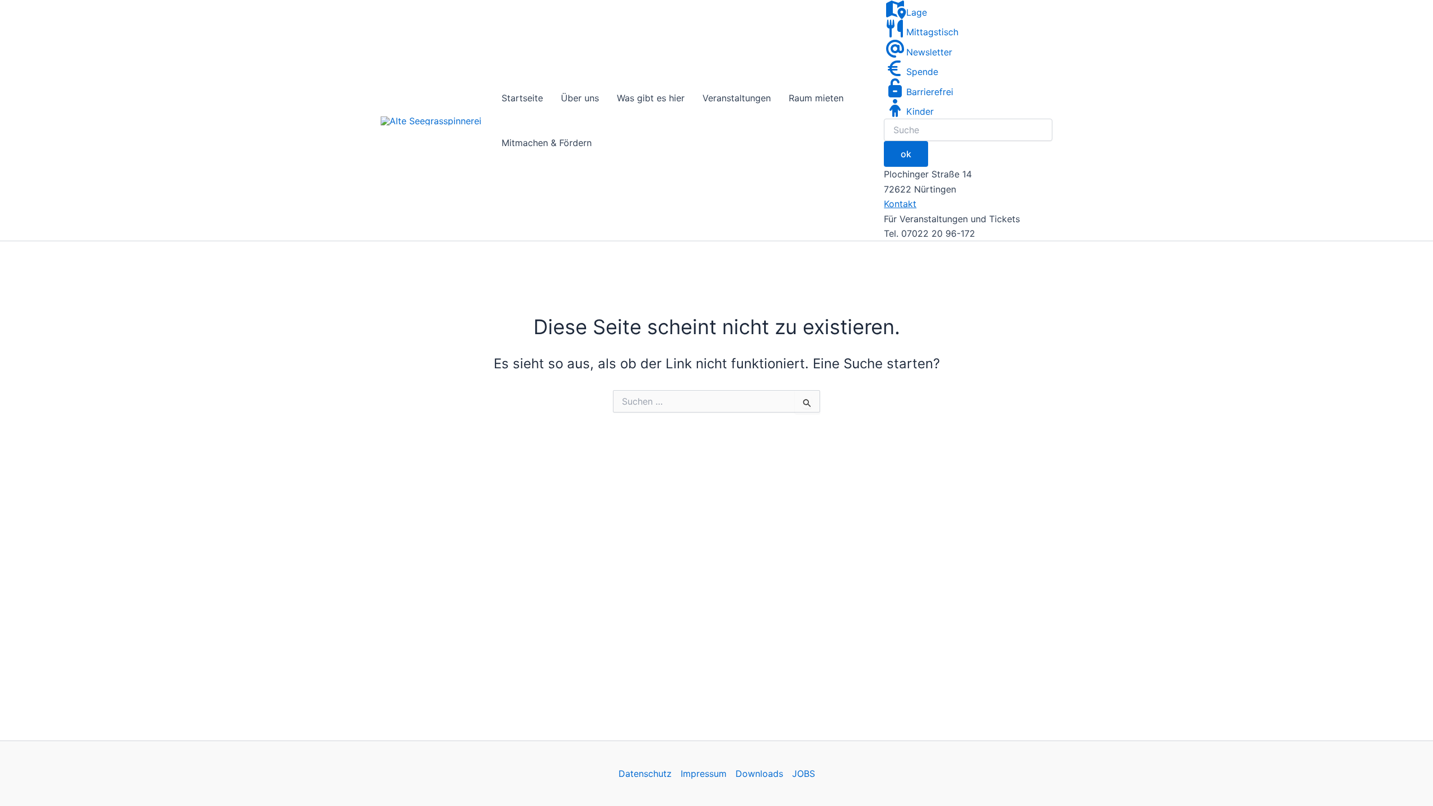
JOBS (803, 773)
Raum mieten (816, 98)
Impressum (704, 773)
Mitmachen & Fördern (547, 142)
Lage (916, 12)
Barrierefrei (929, 91)
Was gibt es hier (651, 98)
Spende (922, 71)
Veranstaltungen (737, 98)
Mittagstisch (932, 32)
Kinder (920, 111)
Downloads (759, 773)
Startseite (522, 98)
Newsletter (929, 52)
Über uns (580, 98)
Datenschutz (645, 773)
